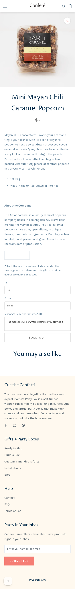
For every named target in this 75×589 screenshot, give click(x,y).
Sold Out (37, 337)
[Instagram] (14, 425)
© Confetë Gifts (37, 580)
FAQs (7, 504)
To (5, 282)
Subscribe (19, 561)
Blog (7, 474)
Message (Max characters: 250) (23, 314)
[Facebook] (5, 425)
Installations (12, 468)
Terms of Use (12, 511)
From (7, 298)
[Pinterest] (23, 425)
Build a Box (11, 455)
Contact (9, 497)
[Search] (63, 6)
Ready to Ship (13, 448)
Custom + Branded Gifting (21, 461)
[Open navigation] (5, 6)
